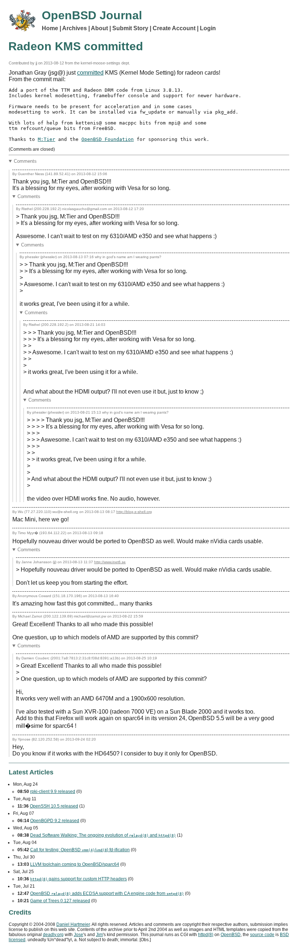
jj (36, 63)
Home (50, 28)
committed (90, 73)
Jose (78, 934)
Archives (74, 28)
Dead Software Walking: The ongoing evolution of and (103, 835)
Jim (99, 934)
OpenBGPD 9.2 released (54, 820)
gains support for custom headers (78, 878)
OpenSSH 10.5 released (54, 806)
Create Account (174, 28)
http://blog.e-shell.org (134, 512)
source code (262, 934)
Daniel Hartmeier (73, 924)
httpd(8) (205, 934)
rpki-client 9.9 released (52, 791)
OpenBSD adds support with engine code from (107, 893)
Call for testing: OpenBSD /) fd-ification (80, 849)
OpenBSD (231, 934)
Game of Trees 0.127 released (60, 900)
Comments (25, 161)
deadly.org (53, 934)
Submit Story (130, 28)
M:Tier (46, 139)
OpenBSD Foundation (107, 139)
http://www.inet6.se (110, 562)
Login (208, 28)
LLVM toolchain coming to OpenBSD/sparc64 (74, 864)
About (99, 28)
